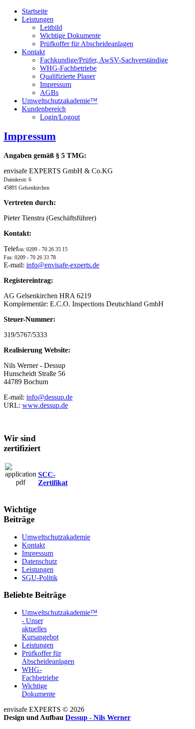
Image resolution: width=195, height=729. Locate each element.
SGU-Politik (40, 577)
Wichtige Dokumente (70, 35)
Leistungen (38, 19)
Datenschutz (39, 561)
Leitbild (51, 27)
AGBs (49, 92)
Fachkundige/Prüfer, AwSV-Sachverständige (104, 60)
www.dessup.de (45, 405)
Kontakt (33, 52)
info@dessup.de (49, 397)
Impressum (55, 84)
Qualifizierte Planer (67, 76)
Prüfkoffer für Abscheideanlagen (86, 44)
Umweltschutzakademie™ (60, 101)
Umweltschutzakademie (56, 537)
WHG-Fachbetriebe (68, 68)
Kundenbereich (44, 109)
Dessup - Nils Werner (98, 717)
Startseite (35, 11)
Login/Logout (60, 117)
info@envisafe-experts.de (62, 265)
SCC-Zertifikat (53, 478)
